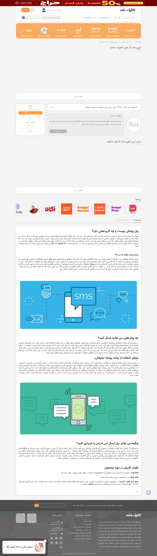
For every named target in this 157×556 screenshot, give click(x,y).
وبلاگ (116, 18)
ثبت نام (25, 10)
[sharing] (32, 126)
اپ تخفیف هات (87, 18)
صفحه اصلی (137, 42)
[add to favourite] (22, 117)
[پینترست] (51, 542)
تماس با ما (86, 524)
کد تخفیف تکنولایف (27, 36)
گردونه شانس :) (103, 18)
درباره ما (86, 521)
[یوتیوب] (56, 542)
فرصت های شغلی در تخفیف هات (80, 533)
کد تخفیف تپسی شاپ (95, 36)
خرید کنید (58, 131)
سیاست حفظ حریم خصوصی (81, 539)
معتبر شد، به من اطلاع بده (30, 113)
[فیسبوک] (56, 538)
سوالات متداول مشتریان (82, 536)
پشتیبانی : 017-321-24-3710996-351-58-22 (55, 529)
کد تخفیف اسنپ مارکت (113, 36)
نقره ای (30, 131)
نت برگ (52, 107)
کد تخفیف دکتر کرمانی (44, 36)
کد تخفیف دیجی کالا (130, 36)
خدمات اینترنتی (126, 42)
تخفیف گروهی (114, 42)
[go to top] (148, 492)
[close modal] (45, 541)
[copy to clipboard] (28, 126)
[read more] (79, 491)
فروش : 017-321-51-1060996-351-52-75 (55, 522)
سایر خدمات (102, 42)
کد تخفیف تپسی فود (61, 36)
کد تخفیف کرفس (78, 36)
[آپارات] (61, 547)
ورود (32, 9)
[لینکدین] (61, 538)
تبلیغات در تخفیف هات (82, 530)
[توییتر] (61, 542)
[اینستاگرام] (51, 538)
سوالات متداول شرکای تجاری (81, 527)
